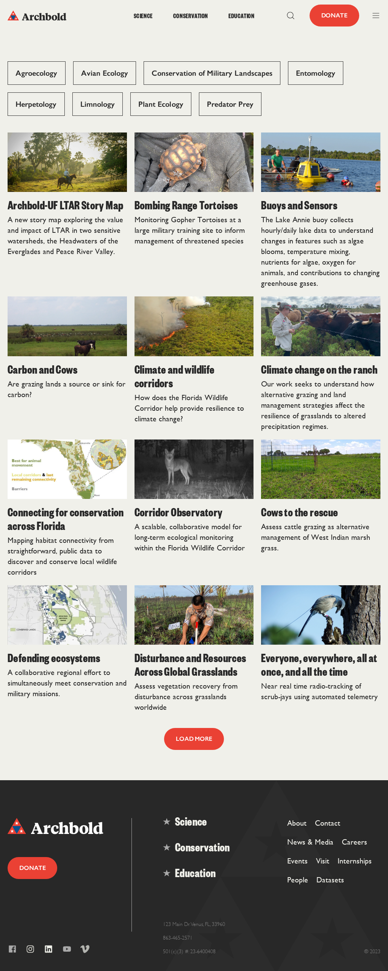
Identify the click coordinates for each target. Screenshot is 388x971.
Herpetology (36, 104)
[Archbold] (54, 15)
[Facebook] (12, 949)
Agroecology (37, 73)
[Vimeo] (84, 949)
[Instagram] (30, 949)
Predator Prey (230, 104)
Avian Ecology (104, 73)
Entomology (316, 73)
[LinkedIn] (48, 949)
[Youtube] (66, 949)
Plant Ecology (160, 104)
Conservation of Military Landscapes (212, 73)
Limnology (97, 104)
